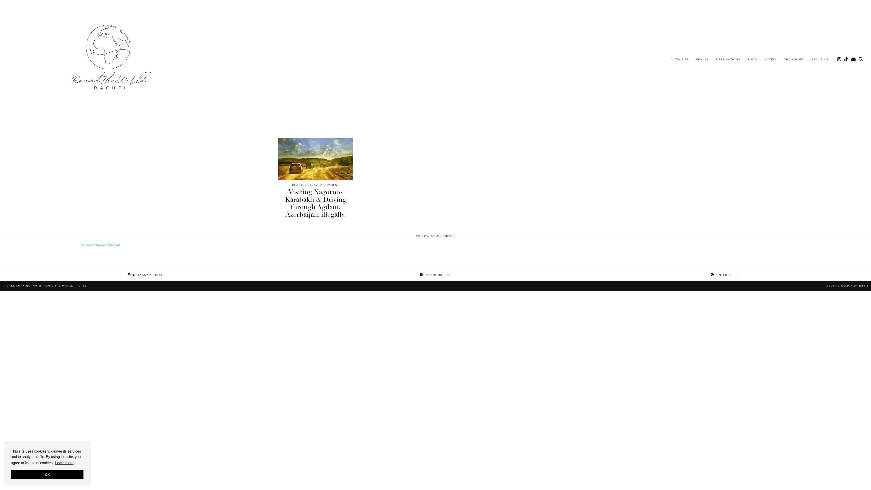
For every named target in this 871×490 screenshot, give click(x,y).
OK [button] (47, 474)
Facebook (437, 275)
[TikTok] (846, 59)
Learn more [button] (64, 463)
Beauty (702, 59)
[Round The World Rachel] (109, 60)
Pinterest (727, 275)
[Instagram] (839, 59)
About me (820, 59)
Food (752, 59)
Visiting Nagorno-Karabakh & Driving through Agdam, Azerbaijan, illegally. (315, 203)
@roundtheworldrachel (100, 245)
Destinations (728, 59)
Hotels (770, 59)
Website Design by (847, 285)
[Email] (853, 59)
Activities (680, 59)
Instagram (146, 275)
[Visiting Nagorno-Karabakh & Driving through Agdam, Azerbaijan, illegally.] (315, 159)
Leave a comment (324, 184)
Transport (794, 59)
